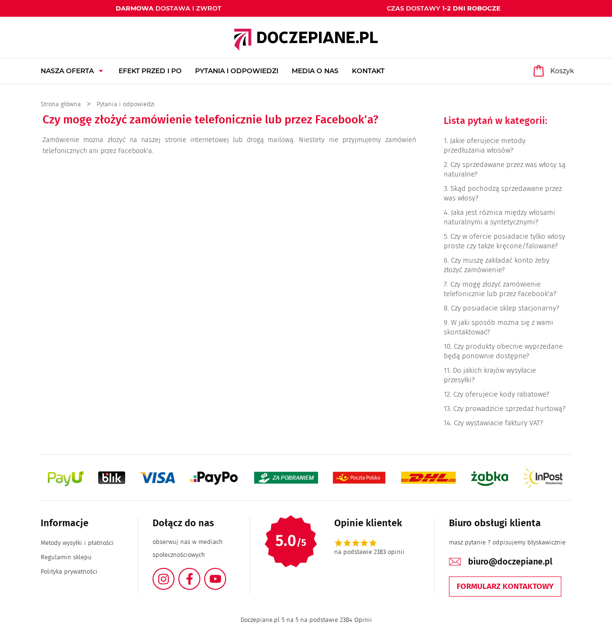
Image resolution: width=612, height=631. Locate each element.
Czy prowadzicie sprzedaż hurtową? (509, 408)
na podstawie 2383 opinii (369, 551)
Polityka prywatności (69, 571)
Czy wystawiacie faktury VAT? (498, 423)
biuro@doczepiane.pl (510, 561)
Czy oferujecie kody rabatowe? (501, 394)
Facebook (199, 573)
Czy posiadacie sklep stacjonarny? (505, 308)
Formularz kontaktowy (505, 586)
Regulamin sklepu (66, 557)
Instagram (174, 573)
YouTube (225, 573)
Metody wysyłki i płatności (77, 542)
